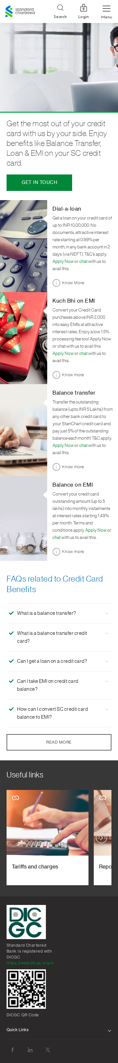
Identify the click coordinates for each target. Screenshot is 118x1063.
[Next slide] (101, 837)
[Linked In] (30, 1050)
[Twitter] (48, 1050)
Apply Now (63, 261)
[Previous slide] (16, 837)
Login (83, 16)
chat (83, 261)
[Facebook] (12, 1050)
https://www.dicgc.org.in (30, 963)
